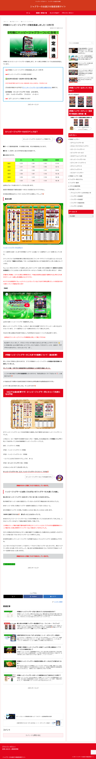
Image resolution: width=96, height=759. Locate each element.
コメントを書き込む (33, 735)
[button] (92, 43)
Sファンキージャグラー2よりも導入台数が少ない (37, 87)
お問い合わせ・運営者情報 (10, 749)
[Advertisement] (33, 116)
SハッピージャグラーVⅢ (10, 564)
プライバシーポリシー (9, 746)
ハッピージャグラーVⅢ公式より (13, 247)
